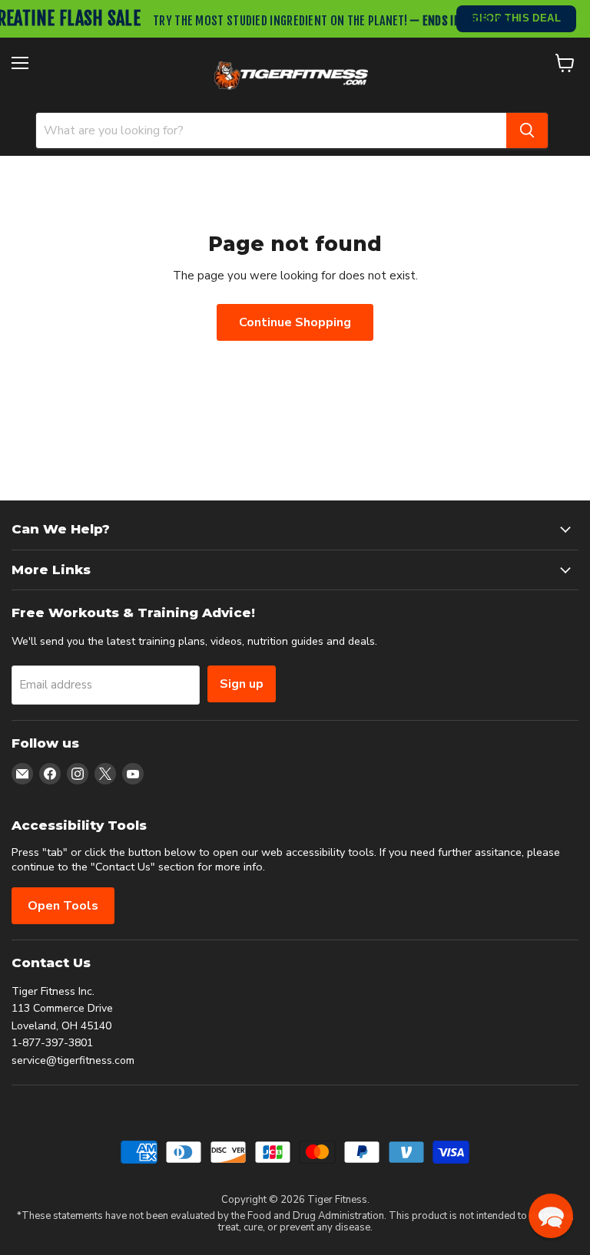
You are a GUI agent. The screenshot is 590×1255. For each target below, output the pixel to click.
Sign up (242, 683)
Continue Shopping (295, 322)
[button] (551, 1216)
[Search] (527, 130)
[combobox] (271, 130)
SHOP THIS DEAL (516, 18)
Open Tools (63, 905)
